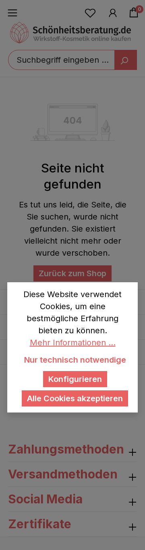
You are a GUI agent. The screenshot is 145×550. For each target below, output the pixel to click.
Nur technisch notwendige (75, 360)
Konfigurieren (75, 379)
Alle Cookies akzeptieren (75, 398)
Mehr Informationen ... (73, 342)
